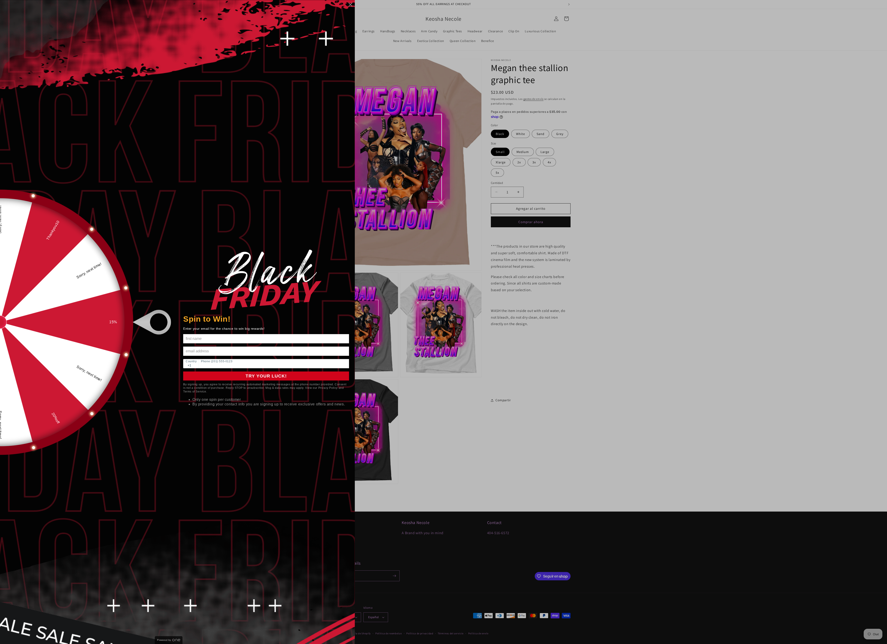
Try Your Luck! (266, 376)
